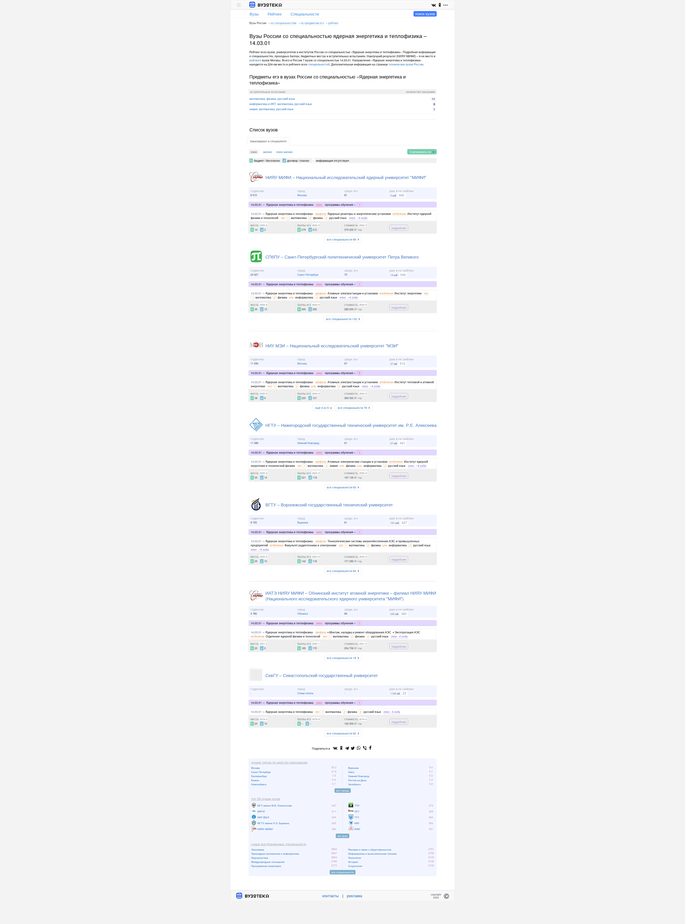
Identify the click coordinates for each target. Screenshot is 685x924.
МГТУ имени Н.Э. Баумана (273, 823)
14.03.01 (256, 214)
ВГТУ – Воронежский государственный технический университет (329, 504)
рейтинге (255, 60)
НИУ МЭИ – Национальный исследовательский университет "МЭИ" (332, 345)
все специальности (342, 872)
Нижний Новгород (308, 443)
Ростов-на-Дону (357, 780)
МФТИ (261, 811)
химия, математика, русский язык (271, 109)
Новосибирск (258, 784)
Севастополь (305, 693)
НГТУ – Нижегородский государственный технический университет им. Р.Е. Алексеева (351, 425)
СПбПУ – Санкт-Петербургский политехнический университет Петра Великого (342, 257)
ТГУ (356, 817)
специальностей (319, 64)
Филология (354, 857)
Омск (351, 772)
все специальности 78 (352, 408)
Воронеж (302, 522)
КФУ (356, 823)
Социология (355, 866)
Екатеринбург (259, 776)
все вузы (342, 836)
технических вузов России (406, 64)
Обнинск (302, 613)
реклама (354, 895)
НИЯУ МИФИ (265, 829)
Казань (255, 780)
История (353, 862)
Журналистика (259, 857)
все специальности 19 (341, 658)
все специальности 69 (341, 239)
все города (342, 790)
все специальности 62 (341, 733)
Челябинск (354, 784)
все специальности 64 (341, 571)
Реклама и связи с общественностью (369, 849)
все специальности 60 (341, 487)
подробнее (398, 227)
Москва (302, 195)
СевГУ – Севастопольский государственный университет (321, 675)
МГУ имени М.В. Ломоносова (274, 805)
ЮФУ (357, 829)
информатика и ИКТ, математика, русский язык (280, 104)
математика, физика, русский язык (272, 99)
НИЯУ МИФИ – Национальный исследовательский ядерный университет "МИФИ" (345, 177)
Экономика (257, 849)
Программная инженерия (266, 866)
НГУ (356, 811)
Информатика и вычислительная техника (372, 853)
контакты (330, 895)
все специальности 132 (341, 319)
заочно (267, 152)
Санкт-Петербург (307, 274)
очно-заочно (284, 152)
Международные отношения (268, 862)
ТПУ (356, 805)
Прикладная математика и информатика (275, 853)
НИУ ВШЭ (263, 817)
